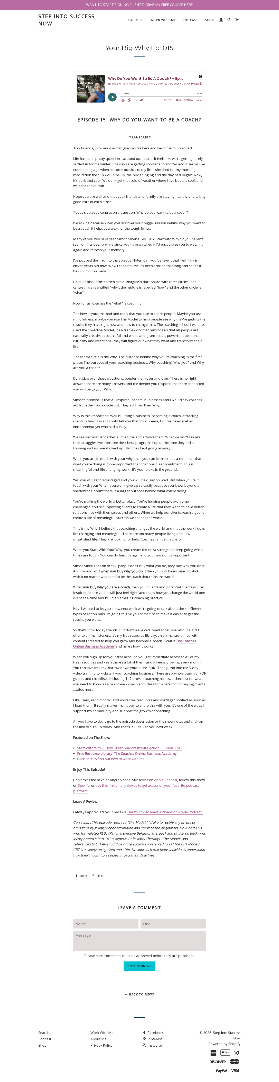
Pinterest (154, 1039)
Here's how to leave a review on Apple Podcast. (165, 812)
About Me (98, 1039)
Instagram (155, 1045)
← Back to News (139, 994)
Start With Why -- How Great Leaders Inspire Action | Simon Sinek (129, 748)
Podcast (190, 20)
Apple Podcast (165, 779)
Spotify (83, 785)
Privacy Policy (101, 1045)
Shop (209, 20)
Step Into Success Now (66, 20)
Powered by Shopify (225, 1043)
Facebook (155, 1032)
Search (43, 1032)
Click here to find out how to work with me (110, 758)
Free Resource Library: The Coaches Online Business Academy (127, 753)
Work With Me (163, 20)
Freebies (135, 20)
